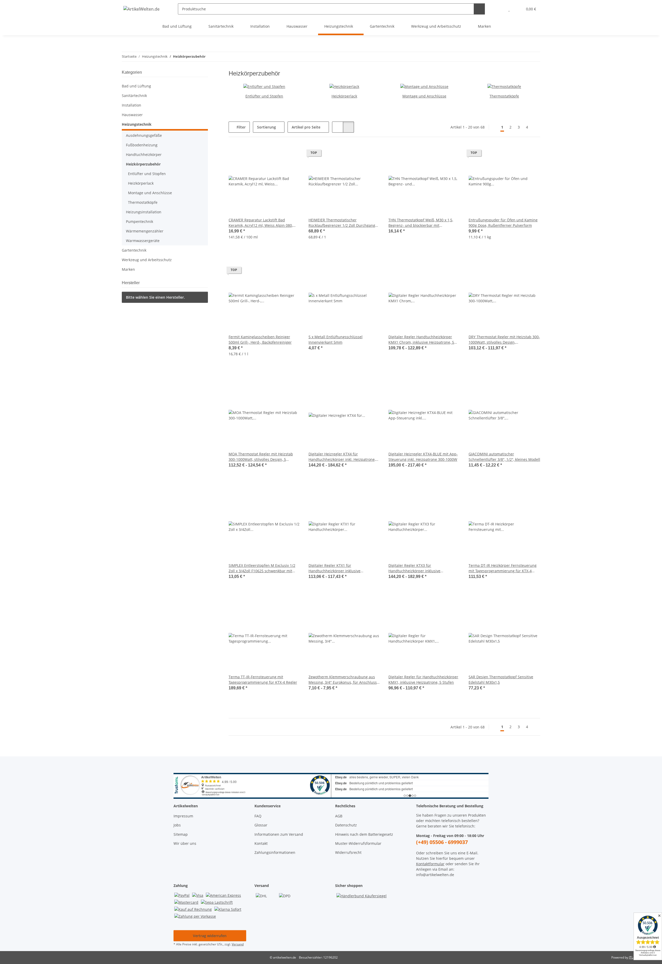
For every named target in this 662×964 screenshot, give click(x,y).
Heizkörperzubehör (143, 164)
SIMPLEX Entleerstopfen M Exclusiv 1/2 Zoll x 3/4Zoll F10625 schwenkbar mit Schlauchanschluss (262, 568)
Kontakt (261, 843)
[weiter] (535, 127)
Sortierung (266, 127)
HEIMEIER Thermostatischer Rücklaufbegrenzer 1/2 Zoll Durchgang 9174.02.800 (342, 222)
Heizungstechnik (137, 124)
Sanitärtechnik (134, 95)
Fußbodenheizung (141, 144)
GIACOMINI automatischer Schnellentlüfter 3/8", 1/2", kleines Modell (504, 456)
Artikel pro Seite (306, 127)
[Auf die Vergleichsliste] (291, 154)
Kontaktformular (430, 863)
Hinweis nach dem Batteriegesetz (364, 834)
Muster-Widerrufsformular (358, 843)
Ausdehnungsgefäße (144, 135)
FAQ (257, 816)
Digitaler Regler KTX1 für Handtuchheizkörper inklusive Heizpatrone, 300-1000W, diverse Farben (343, 568)
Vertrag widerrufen (210, 935)
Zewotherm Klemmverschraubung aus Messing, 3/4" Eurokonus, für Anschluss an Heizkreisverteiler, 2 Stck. (343, 679)
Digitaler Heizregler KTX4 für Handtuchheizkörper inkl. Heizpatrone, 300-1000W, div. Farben (342, 456)
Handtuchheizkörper (144, 154)
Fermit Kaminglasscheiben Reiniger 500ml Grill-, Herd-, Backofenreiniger (260, 339)
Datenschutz (346, 825)
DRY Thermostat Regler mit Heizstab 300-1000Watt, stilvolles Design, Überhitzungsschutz (504, 339)
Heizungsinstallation (143, 211)
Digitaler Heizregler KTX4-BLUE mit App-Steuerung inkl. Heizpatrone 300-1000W (423, 456)
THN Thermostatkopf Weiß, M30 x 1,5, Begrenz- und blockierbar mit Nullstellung (420, 222)
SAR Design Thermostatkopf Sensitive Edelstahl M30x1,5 (501, 679)
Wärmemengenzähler (144, 231)
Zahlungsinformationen (274, 852)
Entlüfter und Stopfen (264, 96)
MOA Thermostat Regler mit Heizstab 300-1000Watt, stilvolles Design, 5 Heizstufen (261, 456)
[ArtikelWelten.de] (141, 9)
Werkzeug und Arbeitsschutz (147, 259)
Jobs (177, 825)
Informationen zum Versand (278, 834)
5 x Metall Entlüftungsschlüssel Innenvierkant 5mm (336, 339)
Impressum (183, 816)
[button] (498, 9)
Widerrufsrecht (348, 852)
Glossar (260, 825)
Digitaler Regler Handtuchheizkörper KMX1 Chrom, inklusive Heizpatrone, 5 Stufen (421, 339)
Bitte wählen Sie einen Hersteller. (155, 297)
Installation (131, 105)
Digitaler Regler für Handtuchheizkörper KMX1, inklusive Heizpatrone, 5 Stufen (423, 679)
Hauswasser (132, 114)
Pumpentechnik (139, 221)
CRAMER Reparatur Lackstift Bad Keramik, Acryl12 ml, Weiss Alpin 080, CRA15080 (261, 222)
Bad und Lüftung (136, 86)
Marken (128, 269)
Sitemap (181, 834)
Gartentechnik (134, 250)
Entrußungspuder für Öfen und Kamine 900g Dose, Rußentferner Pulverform (503, 222)
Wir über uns (185, 843)
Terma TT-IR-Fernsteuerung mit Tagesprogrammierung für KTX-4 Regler (263, 679)
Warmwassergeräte (143, 240)
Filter (241, 127)
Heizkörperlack (344, 96)
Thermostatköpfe (504, 96)
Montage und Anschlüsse (424, 96)
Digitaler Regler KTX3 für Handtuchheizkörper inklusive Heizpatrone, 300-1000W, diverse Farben (423, 568)
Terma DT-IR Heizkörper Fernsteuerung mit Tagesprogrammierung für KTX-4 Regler (503, 568)
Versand (238, 944)
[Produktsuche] (479, 8)
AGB (338, 816)
